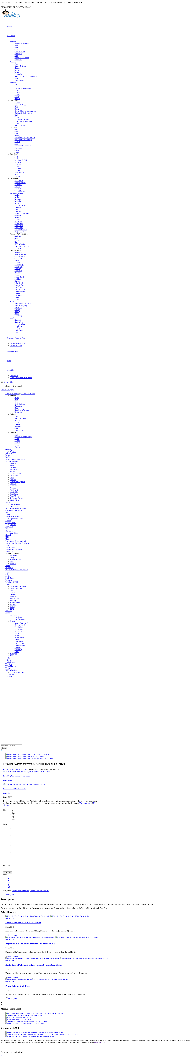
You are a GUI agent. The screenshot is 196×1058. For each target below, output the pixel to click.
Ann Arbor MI (15, 504)
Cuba (16, 209)
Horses (17, 68)
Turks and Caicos (21, 230)
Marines (17, 240)
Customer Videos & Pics (16, 338)
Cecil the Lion (20, 52)
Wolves (17, 99)
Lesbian (17, 142)
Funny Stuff (9, 514)
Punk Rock (9, 578)
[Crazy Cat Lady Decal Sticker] (19, 1017)
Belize (17, 203)
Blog (9, 361)
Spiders (17, 95)
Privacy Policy (99, 1042)
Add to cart (7, 872)
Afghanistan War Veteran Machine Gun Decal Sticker (30, 944)
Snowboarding (20, 324)
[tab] (100, 895)
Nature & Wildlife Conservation (26, 76)
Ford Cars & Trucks (22, 119)
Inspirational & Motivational (25, 138)
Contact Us (14, 376)
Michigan (18, 279)
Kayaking (18, 316)
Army (17, 238)
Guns (16, 133)
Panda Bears (19, 80)
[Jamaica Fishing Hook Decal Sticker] (26, 1021)
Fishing (17, 310)
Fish (16, 64)
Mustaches (18, 185)
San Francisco (20, 289)
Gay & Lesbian (20, 125)
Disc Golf (18, 308)
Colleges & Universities (23, 113)
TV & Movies (20, 191)
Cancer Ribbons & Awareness (25, 111)
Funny (17, 123)
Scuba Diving (19, 330)
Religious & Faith (21, 160)
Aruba (17, 197)
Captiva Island (20, 256)
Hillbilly (17, 136)
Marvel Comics (20, 183)
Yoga (16, 332)
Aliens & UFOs (20, 105)
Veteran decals (84, 803)
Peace (17, 152)
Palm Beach (19, 283)
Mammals (18, 74)
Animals (13, 41)
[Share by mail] (9, 887)
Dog (16, 408)
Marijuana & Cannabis (23, 146)
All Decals (11, 36)
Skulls (17, 166)
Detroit (17, 260)
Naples (17, 281)
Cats (16, 50)
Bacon (17, 109)
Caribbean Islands (16, 193)
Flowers (17, 117)
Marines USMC (15, 560)
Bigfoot (17, 107)
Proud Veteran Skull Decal (17, 986)
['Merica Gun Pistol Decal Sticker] (24, 1023)
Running (18, 320)
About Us (10, 370)
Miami (17, 275)
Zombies (18, 177)
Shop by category (7, 390)
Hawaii (17, 273)
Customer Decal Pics (17, 344)
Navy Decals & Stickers (20, 891)
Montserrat (18, 222)
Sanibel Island (20, 291)
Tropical (17, 170)
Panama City (19, 285)
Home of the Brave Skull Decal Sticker (23, 922)
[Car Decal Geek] (10, 19)
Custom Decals (12, 351)
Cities (7, 502)
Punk (16, 158)
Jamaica (17, 220)
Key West (18, 271)
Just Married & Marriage (23, 140)
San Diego (18, 287)
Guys (16, 131)
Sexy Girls (18, 164)
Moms (17, 150)
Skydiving (18, 326)
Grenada (18, 215)
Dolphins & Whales (22, 58)
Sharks (17, 90)
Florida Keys (19, 265)
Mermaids (18, 148)
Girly (16, 129)
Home (9, 26)
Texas (17, 299)
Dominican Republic (22, 213)
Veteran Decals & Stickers (19, 769)
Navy (16, 242)
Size (4, 810)
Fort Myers (18, 267)
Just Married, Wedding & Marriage (17, 543)
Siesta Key (18, 295)
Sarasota (18, 293)
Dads (16, 115)
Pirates (17, 156)
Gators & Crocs (20, 66)
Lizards (17, 72)
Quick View (9, 918)
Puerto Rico (19, 224)
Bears (17, 45)
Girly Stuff (9, 527)
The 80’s (18, 168)
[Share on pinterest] (8, 885)
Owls (16, 78)
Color (5, 824)
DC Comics (19, 181)
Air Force (18, 236)
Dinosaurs (18, 54)
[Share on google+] (9, 883)
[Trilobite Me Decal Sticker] (23, 1015)
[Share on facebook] (8, 879)
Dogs (16, 56)
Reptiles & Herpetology (23, 88)
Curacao (18, 211)
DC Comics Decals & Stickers (16, 508)
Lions (17, 70)
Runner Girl (19, 322)
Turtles (17, 97)
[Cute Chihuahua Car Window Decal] (18, 1019)
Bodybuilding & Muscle (23, 303)
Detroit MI (14, 506)
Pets (16, 84)
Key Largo (18, 269)
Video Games (19, 172)
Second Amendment (22, 246)
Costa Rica (18, 207)
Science (17, 187)
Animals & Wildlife (21, 43)
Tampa (17, 297)
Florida (17, 263)
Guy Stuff (9, 531)
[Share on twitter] (8, 881)
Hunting (17, 314)
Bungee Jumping (21, 306)
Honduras (18, 217)
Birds (16, 47)
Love (16, 144)
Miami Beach (19, 277)
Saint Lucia (19, 226)
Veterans (18, 248)
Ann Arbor (18, 252)
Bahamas (18, 199)
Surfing (17, 328)
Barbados (18, 201)
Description (9, 895)
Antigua (17, 195)
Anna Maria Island (21, 254)
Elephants (18, 60)
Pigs (16, 86)
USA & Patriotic (20, 244)
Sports (12, 301)
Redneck (18, 162)
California (18, 258)
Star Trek (18, 189)
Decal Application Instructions (21, 378)
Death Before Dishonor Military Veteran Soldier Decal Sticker (33, 965)
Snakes (17, 93)
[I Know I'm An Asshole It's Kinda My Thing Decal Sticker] (34, 1013)
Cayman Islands (20, 205)
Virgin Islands (19, 232)
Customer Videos (16, 346)
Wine (16, 174)
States (7, 613)
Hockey (17, 312)
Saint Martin (19, 228)
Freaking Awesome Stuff (23, 121)
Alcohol (17, 103)
